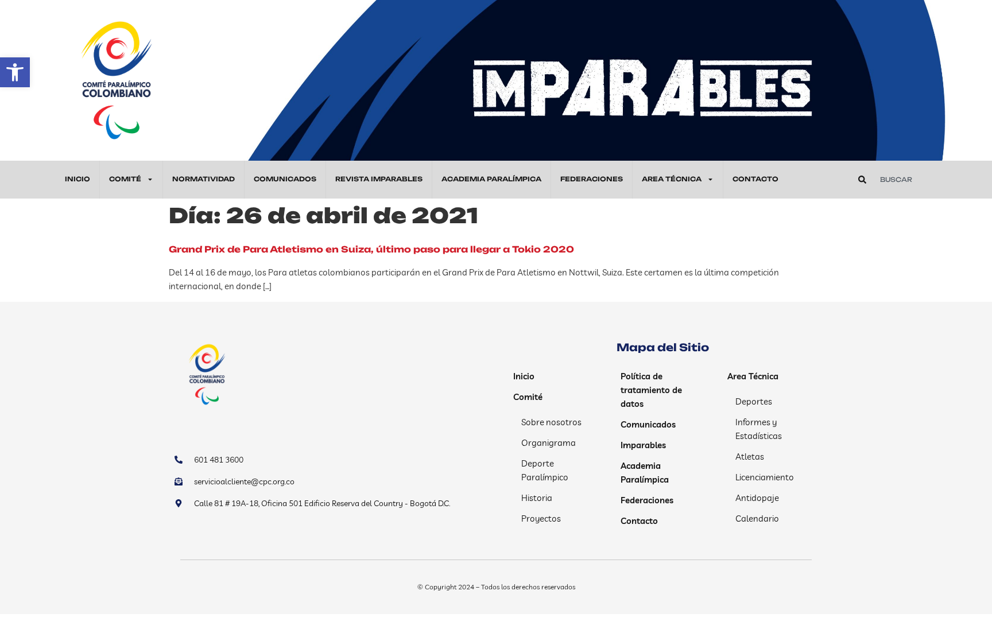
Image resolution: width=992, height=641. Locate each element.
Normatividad (203, 179)
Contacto (755, 179)
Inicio (77, 179)
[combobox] (917, 179)
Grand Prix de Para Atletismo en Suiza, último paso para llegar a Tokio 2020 (371, 249)
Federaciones (591, 179)
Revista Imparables (379, 179)
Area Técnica (672, 179)
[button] (15, 72)
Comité (125, 179)
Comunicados (285, 179)
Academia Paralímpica (491, 179)
